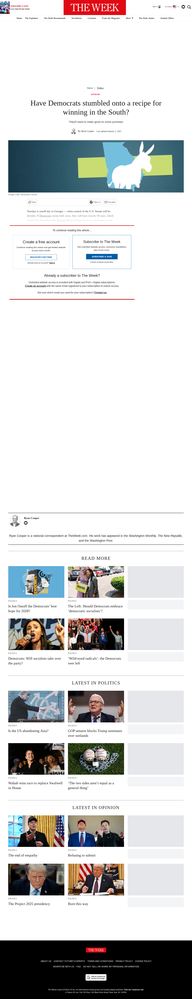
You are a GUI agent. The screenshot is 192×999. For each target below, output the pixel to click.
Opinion (95, 95)
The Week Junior (146, 18)
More (128, 18)
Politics (100, 88)
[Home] (19, 18)
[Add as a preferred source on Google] (96, 977)
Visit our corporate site (134, 990)
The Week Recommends (55, 18)
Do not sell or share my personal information (111, 966)
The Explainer (31, 18)
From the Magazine (111, 18)
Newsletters (77, 18)
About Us (46, 961)
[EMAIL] (26, 523)
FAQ (78, 966)
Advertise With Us (63, 966)
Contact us (100, 292)
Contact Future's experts (69, 961)
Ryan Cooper (87, 131)
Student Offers (167, 18)
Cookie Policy (143, 961)
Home (90, 88)
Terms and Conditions (100, 961)
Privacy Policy (124, 961)
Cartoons (92, 18)
